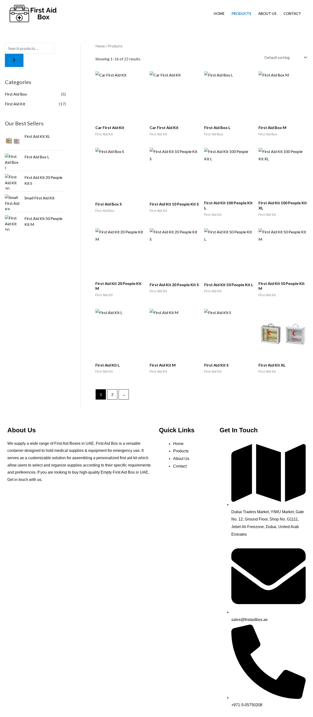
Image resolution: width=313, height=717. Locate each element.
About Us (267, 13)
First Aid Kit (15, 103)
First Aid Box (16, 94)
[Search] (14, 60)
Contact (292, 13)
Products (241, 13)
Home (219, 13)
